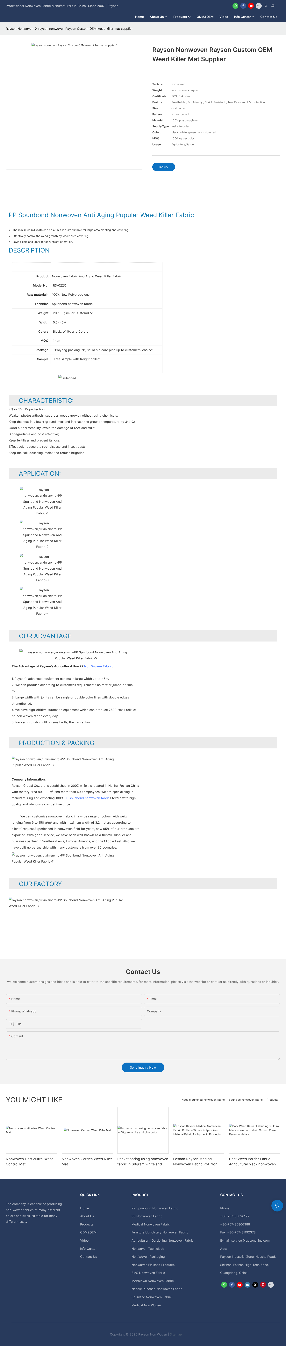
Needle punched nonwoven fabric (203, 1099)
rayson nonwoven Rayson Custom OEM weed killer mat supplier (85, 29)
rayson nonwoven (19, 29)
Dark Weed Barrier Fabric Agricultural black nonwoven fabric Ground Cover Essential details (253, 1162)
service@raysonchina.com (250, 1240)
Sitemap (176, 1334)
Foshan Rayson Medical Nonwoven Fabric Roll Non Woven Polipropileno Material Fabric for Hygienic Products (197, 1162)
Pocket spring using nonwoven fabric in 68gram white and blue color (142, 1162)
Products (272, 1099)
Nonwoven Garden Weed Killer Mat (87, 1161)
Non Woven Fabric (98, 666)
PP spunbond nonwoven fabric (87, 798)
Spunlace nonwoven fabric (246, 1099)
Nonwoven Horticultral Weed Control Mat (30, 1161)
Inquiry (163, 167)
